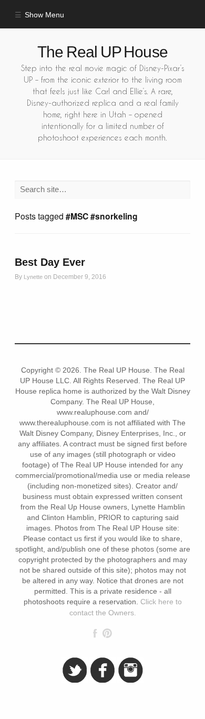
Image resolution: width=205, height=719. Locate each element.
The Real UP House (102, 52)
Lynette (33, 277)
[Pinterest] (107, 633)
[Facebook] (95, 633)
